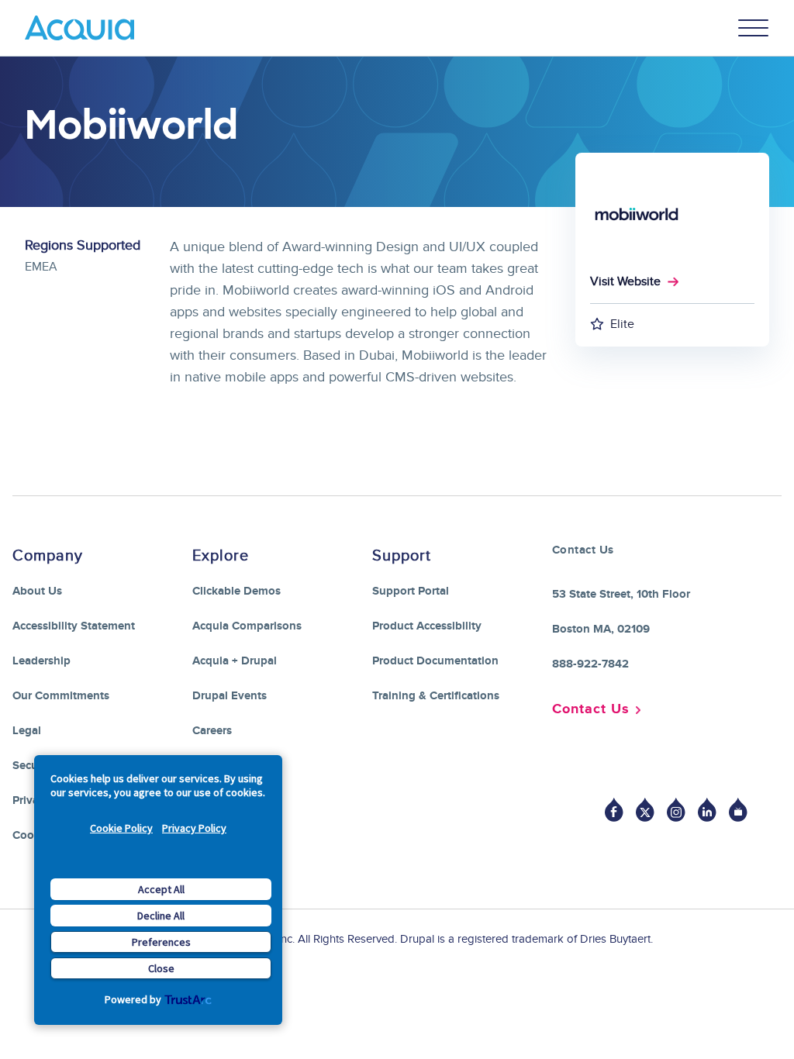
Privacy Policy (194, 828)
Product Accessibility (427, 626)
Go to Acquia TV (738, 810)
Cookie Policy (121, 828)
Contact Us (591, 709)
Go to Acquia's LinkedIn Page (707, 810)
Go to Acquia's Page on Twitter (645, 810)
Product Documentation (435, 661)
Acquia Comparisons (247, 626)
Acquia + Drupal (234, 661)
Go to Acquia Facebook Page (614, 810)
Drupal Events (229, 695)
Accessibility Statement (73, 626)
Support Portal (410, 591)
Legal (26, 730)
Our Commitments (60, 695)
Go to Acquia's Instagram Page (676, 810)
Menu (753, 27)
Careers (212, 730)
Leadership (41, 661)
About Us (37, 591)
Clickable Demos (236, 591)
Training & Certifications (435, 695)
